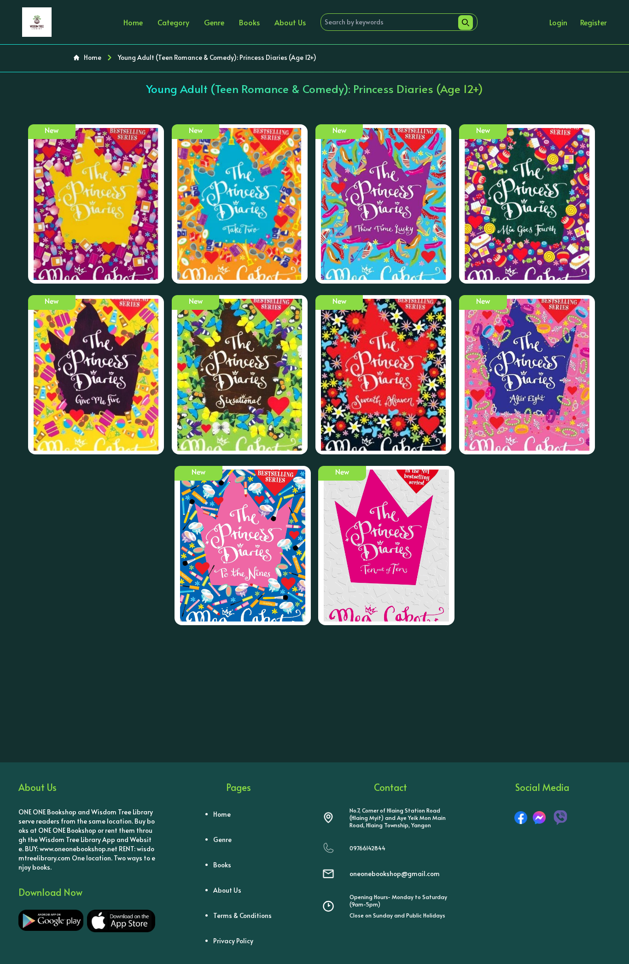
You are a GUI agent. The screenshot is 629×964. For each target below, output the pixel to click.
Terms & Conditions (242, 915)
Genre (214, 22)
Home (133, 22)
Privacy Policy (233, 940)
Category (173, 22)
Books (249, 22)
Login (558, 22)
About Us (290, 22)
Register (593, 22)
